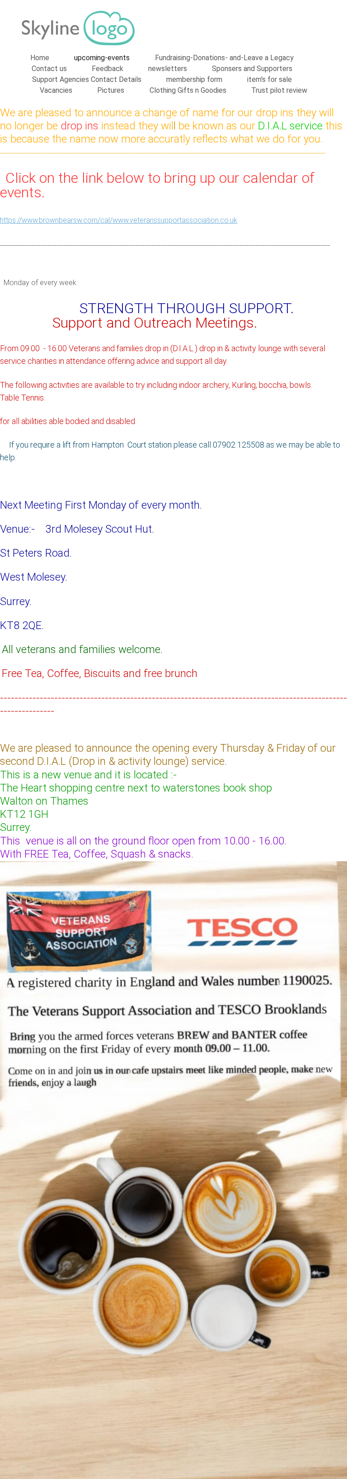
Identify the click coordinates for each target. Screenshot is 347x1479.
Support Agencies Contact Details (86, 79)
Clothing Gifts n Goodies (188, 90)
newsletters (167, 68)
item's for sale (269, 79)
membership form (194, 79)
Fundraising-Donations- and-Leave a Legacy (224, 57)
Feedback (107, 68)
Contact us (49, 68)
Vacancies (56, 90)
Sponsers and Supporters (252, 68)
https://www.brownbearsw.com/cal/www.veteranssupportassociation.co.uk (118, 220)
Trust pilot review (279, 90)
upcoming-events (102, 57)
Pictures (110, 90)
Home (39, 57)
